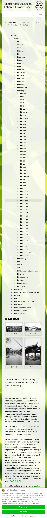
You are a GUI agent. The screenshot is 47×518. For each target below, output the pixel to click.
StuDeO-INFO (15, 481)
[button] (40, 14)
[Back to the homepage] (23, 5)
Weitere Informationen (19, 516)
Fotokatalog (15, 385)
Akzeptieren (23, 507)
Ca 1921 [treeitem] (25, 201)
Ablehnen (23, 512)
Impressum (33, 516)
